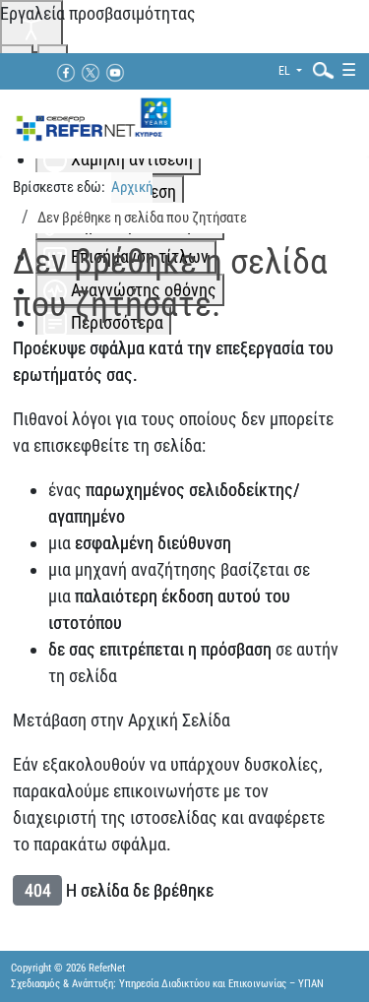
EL (285, 71)
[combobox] (319, 69)
